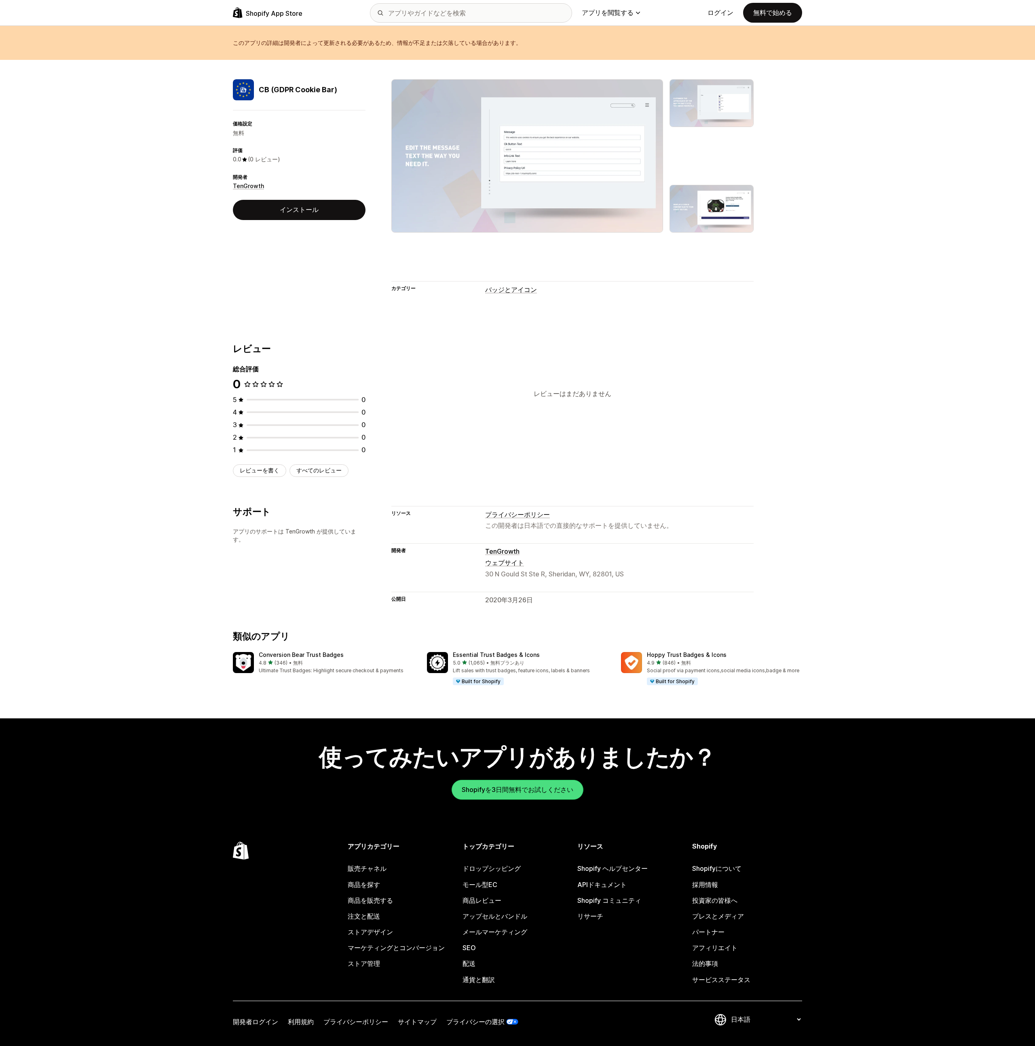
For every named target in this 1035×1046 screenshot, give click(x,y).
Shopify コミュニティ (609, 900)
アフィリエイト (714, 948)
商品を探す (364, 885)
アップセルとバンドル (495, 916)
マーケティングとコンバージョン (396, 948)
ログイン (720, 12)
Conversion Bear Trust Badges (301, 654)
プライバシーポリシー (517, 514)
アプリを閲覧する (608, 12)
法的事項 (705, 963)
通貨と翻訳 (479, 980)
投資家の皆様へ (714, 900)
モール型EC (480, 885)
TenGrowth (248, 185)
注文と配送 (364, 916)
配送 (469, 963)
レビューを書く (259, 470)
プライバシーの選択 (475, 1022)
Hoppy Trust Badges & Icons (687, 654)
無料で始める (772, 12)
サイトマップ (417, 1022)
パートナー (708, 932)
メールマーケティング (495, 932)
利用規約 (301, 1022)
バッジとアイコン (511, 290)
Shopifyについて (716, 868)
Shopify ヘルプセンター (612, 868)
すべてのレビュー (319, 470)
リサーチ (590, 916)
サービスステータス (721, 980)
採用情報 (705, 885)
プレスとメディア (718, 916)
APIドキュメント (602, 885)
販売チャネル (367, 868)
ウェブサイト (504, 563)
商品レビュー (482, 900)
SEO (469, 948)
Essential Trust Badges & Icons (496, 654)
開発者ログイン (255, 1022)
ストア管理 (364, 963)
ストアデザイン (370, 932)
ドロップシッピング (492, 868)
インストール (299, 209)
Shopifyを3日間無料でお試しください (517, 790)
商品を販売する (370, 900)
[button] (323, 663)
